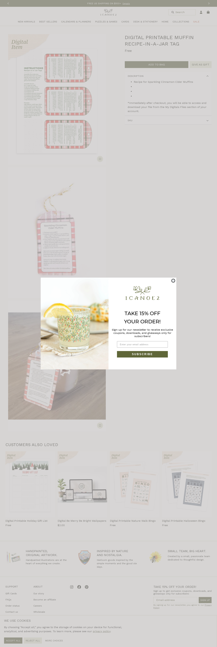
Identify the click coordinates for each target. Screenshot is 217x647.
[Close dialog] (173, 280)
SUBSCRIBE (142, 354)
